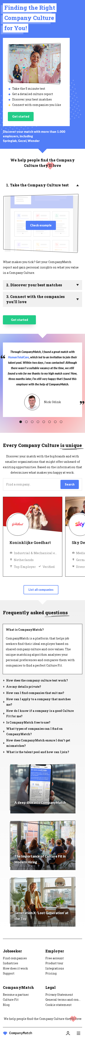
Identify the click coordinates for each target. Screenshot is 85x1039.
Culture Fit (11, 1000)
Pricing (51, 973)
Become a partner (16, 995)
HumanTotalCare (18, 357)
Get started (20, 116)
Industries (10, 963)
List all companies (40, 589)
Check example (41, 225)
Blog (6, 1005)
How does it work (15, 968)
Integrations (54, 968)
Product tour (54, 963)
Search (69, 484)
